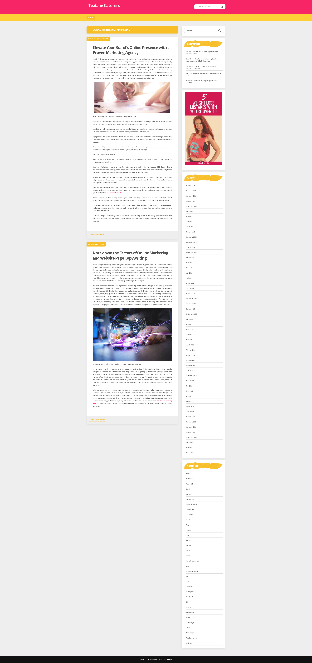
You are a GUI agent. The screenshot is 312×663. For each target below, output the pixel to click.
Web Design (190, 633)
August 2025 (190, 211)
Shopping (189, 607)
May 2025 (189, 222)
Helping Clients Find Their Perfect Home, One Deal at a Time (204, 74)
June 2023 (189, 329)
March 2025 (190, 227)
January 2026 (190, 186)
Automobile (190, 484)
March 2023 (190, 345)
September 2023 (191, 314)
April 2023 (189, 340)
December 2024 (191, 237)
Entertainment (190, 520)
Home (188, 556)
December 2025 (191, 191)
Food (187, 535)
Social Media (190, 612)
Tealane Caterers (104, 5)
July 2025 (189, 216)
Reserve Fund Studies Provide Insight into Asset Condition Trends (202, 53)
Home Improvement (192, 561)
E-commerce (190, 510)
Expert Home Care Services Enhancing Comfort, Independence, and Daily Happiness (202, 60)
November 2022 (191, 365)
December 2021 (191, 422)
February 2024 (190, 288)
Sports (188, 617)
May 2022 (189, 396)
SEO (187, 602)
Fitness (188, 530)
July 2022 (189, 386)
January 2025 (190, 232)
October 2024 (190, 247)
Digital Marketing (191, 504)
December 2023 (191, 299)
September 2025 (191, 206)
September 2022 (191, 376)
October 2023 (190, 309)
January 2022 (190, 417)
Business (189, 494)
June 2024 (189, 268)
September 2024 (191, 252)
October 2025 (190, 201)
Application (189, 479)
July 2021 (189, 448)
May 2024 (189, 273)
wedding (189, 643)
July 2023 (189, 324)
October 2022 (190, 370)
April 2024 (189, 278)
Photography (190, 592)
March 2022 (190, 406)
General (188, 546)
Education (189, 515)
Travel (188, 628)
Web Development (192, 638)
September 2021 (191, 437)
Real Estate (190, 597)
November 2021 (191, 427)
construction (190, 499)
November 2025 (191, 196)
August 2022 (190, 381)
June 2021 (189, 453)
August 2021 (190, 442)
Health (188, 551)
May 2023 (189, 334)
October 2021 (190, 432)
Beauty (90, 18)
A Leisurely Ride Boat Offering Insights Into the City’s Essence (203, 82)
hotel (187, 566)
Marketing (189, 587)
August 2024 (190, 257)
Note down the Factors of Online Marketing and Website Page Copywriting (130, 256)
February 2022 (190, 412)
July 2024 (189, 263)
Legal (188, 581)
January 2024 (190, 293)
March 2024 (190, 283)
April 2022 (189, 401)
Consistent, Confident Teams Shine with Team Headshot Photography (201, 67)
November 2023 (191, 304)
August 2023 (190, 319)
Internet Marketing (98, 234)
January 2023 (190, 355)
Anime (188, 474)
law (187, 576)
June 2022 (189, 391)
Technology (190, 623)
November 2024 (191, 242)
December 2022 (191, 360)
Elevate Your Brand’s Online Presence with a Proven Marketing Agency (131, 50)
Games (188, 540)
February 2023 (190, 350)
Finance (188, 525)
